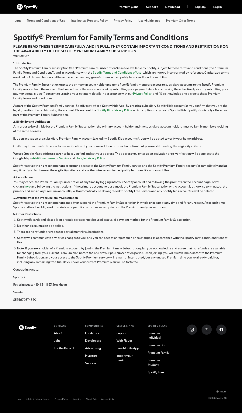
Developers (93, 340)
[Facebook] (221, 330)
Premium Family (159, 353)
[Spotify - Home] (27, 7)
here (27, 186)
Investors (91, 356)
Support (152, 7)
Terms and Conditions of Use (46, 20)
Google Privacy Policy (90, 158)
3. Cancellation (23, 177)
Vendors (90, 363)
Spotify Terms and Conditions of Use (117, 72)
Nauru (223, 391)
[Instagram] (192, 330)
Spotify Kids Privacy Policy (114, 110)
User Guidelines (149, 20)
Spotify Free (156, 372)
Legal (18, 399)
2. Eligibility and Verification (31, 122)
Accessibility (107, 399)
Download (172, 7)
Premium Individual (154, 335)
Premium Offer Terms (180, 20)
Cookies (77, 399)
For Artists (92, 333)
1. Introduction (22, 63)
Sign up (200, 7)
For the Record (64, 348)
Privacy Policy (123, 20)
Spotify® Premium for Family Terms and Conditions (100, 37)
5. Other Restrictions (27, 214)
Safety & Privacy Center (38, 399)
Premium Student (154, 362)
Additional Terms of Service (50, 158)
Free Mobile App (127, 348)
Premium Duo (157, 345)
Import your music (124, 358)
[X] (207, 330)
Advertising (93, 348)
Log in (217, 7)
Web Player (124, 340)
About (58, 333)
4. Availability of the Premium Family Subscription (45, 198)
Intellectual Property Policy (89, 20)
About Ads (91, 399)
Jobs (57, 340)
